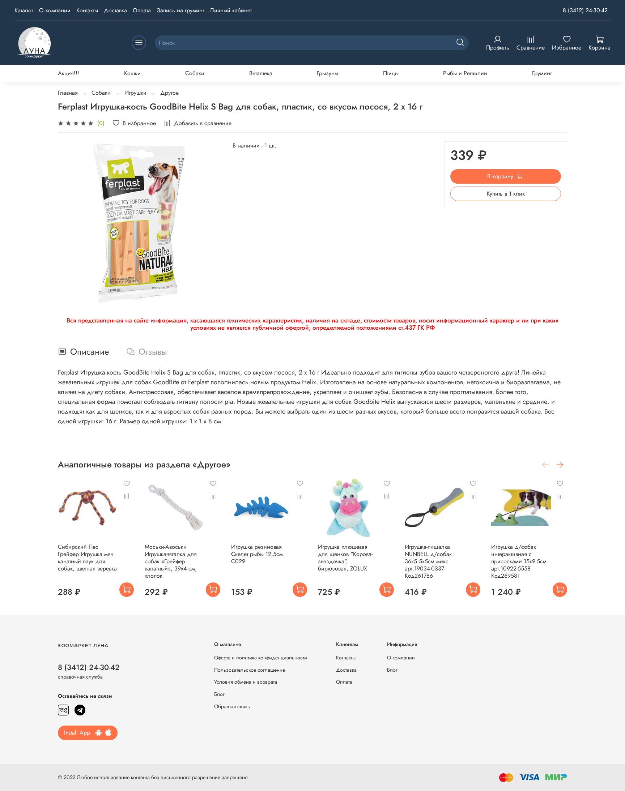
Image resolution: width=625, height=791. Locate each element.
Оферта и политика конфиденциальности (260, 657)
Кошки (132, 73)
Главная (68, 93)
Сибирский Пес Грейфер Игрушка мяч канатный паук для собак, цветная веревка (87, 558)
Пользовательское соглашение (249, 670)
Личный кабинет (231, 10)
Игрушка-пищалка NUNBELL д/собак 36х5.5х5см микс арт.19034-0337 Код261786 (428, 561)
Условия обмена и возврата (245, 681)
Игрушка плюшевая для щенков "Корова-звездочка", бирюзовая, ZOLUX (345, 558)
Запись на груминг (180, 10)
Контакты (87, 10)
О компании (55, 10)
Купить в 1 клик (506, 193)
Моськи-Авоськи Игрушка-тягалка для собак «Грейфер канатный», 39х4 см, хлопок (171, 561)
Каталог (23, 10)
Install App (79, 732)
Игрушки (135, 93)
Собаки (194, 73)
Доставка (115, 10)
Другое (169, 93)
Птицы (391, 73)
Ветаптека (260, 73)
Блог (219, 694)
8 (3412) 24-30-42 (585, 10)
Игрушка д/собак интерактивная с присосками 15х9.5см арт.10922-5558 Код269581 (519, 561)
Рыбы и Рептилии (465, 73)
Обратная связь (232, 706)
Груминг (542, 73)
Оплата (142, 10)
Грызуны (327, 73)
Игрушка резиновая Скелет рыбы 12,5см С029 (257, 554)
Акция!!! (68, 73)
